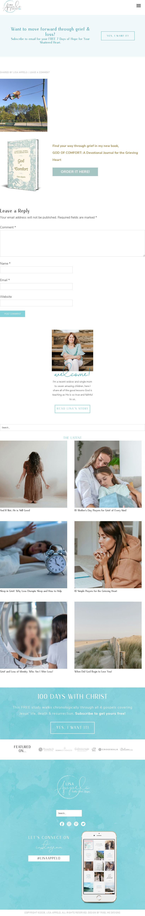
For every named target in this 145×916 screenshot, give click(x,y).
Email (5, 280)
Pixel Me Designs (110, 912)
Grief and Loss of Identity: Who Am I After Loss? (26, 671)
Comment (8, 227)
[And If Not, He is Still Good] (33, 506)
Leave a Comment (40, 72)
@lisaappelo (48, 858)
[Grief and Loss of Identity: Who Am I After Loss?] (33, 667)
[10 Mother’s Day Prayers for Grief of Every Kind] (108, 506)
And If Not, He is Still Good (15, 510)
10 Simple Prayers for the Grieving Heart (95, 591)
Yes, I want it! (118, 35)
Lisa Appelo (12, 2)
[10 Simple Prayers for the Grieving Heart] (108, 586)
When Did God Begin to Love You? (93, 671)
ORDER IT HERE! (75, 171)
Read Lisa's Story (73, 408)
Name (5, 263)
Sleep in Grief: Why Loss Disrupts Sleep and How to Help (31, 591)
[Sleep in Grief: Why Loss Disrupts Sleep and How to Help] (33, 586)
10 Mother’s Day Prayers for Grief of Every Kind (100, 510)
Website (6, 297)
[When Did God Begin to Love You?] (108, 667)
